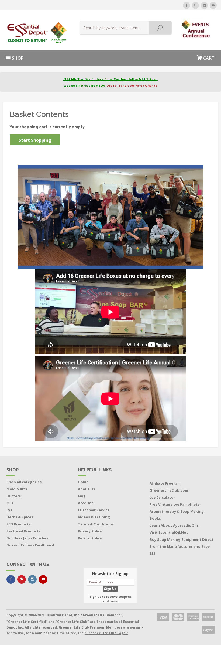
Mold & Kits (16, 489)
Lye (9, 510)
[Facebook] (186, 5)
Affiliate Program (165, 483)
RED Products (18, 524)
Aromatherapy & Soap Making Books (177, 515)
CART (208, 58)
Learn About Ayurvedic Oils (174, 525)
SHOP (17, 58)
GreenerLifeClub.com (169, 490)
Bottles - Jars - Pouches (27, 538)
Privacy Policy (90, 531)
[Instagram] (204, 5)
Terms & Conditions (96, 524)
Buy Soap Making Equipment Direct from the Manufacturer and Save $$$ (181, 546)
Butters (13, 496)
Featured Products (23, 531)
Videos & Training (94, 517)
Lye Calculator (162, 497)
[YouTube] (213, 5)
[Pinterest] (195, 5)
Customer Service (93, 510)
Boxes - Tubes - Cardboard (30, 545)
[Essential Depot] (35, 32)
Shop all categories (24, 481)
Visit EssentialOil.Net (169, 532)
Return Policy (90, 538)
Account (85, 503)
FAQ (81, 496)
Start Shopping (35, 140)
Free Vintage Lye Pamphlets (174, 504)
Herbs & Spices (19, 517)
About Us (86, 489)
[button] (196, 27)
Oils (9, 503)
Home (83, 481)
